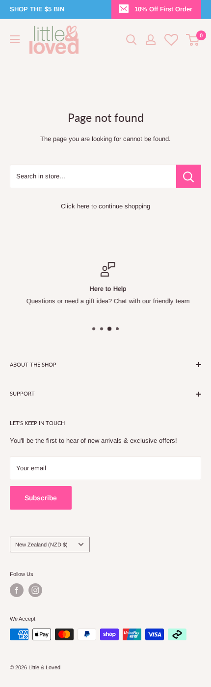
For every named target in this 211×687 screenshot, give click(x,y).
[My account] (151, 39)
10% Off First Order (163, 9)
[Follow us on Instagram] (35, 590)
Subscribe (41, 498)
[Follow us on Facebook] (17, 590)
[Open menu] (15, 39)
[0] (193, 40)
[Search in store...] (188, 176)
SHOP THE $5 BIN (37, 9)
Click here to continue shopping (105, 206)
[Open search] (131, 39)
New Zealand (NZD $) (41, 544)
